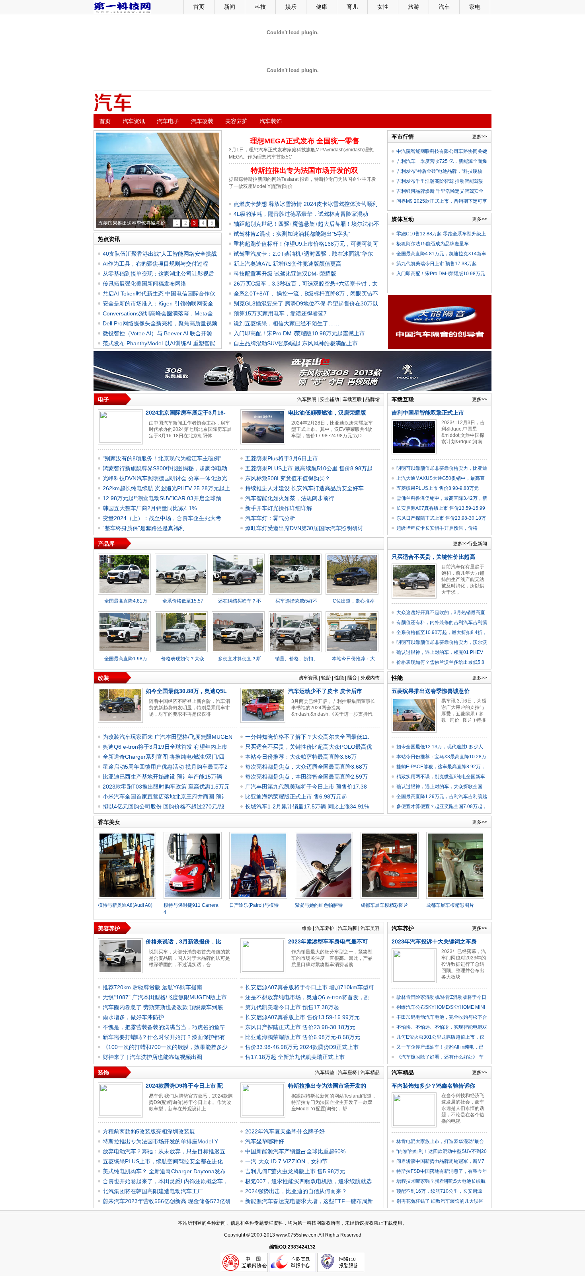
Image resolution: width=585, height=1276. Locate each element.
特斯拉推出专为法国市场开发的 (327, 1085)
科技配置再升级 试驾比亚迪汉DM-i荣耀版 (285, 273)
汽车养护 (324, 928)
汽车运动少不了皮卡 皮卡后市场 (132, 223)
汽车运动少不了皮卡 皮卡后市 (325, 691)
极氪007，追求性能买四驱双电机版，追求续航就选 (308, 1181)
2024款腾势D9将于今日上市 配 (184, 1085)
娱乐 (290, 7)
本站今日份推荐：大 (353, 658)
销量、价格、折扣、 (296, 658)
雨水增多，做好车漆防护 (133, 1017)
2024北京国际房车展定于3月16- (186, 412)
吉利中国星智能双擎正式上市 (428, 412)
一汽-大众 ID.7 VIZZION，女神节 (286, 1161)
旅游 (413, 7)
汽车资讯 (134, 121)
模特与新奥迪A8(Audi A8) (125, 905)
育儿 (352, 7)
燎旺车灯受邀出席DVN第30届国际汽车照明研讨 (304, 528)
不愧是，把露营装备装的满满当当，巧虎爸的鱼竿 (164, 1027)
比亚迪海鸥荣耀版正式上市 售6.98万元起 (296, 796)
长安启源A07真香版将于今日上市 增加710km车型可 (309, 987)
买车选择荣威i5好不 (296, 601)
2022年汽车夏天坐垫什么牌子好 (285, 1131)
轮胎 (326, 678)
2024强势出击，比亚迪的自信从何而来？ (296, 1191)
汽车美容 (370, 928)
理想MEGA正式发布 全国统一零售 (304, 141)
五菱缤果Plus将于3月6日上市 (281, 458)
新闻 (229, 7)
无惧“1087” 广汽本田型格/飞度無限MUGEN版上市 (165, 997)
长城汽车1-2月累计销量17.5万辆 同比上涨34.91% (307, 806)
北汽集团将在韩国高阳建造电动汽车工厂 (153, 1191)
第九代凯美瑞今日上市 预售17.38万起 (436, 263)
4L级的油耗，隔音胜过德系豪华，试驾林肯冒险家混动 (301, 214)
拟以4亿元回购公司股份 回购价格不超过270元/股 (163, 806)
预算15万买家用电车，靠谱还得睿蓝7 (280, 313)
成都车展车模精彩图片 (384, 905)
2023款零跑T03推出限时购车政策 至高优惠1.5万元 (166, 786)
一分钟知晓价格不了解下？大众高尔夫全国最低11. (307, 737)
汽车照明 (306, 399)
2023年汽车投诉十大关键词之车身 (434, 941)
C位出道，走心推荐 (353, 601)
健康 (321, 7)
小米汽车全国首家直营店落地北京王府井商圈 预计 (165, 796)
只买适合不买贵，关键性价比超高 (433, 557)
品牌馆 (372, 399)
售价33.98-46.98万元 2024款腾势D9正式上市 (302, 1047)
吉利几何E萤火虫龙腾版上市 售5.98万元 (295, 1171)
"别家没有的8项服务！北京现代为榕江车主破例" (162, 458)
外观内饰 (370, 678)
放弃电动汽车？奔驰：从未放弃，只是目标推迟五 (164, 1151)
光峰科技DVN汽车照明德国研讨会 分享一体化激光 (165, 478)
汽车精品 (370, 1072)
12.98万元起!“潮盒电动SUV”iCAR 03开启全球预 (162, 498)
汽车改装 (202, 121)
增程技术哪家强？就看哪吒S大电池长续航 (441, 1181)
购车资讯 (308, 678)
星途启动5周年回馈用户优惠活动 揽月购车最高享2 (165, 766)
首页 (199, 7)
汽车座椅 (347, 1072)
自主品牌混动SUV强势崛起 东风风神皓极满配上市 (296, 343)
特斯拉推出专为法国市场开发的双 (304, 170)
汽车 (444, 7)
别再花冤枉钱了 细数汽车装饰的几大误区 (440, 1201)
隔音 (352, 678)
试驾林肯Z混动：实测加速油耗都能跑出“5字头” (292, 234)
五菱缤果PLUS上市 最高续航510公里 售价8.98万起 (308, 468)
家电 (474, 7)
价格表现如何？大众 (182, 658)
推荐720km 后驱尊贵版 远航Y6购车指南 (152, 987)
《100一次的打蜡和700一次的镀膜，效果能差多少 (165, 1047)
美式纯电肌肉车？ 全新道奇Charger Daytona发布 (164, 1171)
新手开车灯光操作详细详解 (278, 508)
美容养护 (236, 121)
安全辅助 (329, 399)
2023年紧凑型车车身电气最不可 (328, 941)
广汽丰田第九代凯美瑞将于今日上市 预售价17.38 (306, 786)
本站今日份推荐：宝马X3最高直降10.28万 (441, 756)
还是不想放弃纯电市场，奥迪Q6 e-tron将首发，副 (307, 997)
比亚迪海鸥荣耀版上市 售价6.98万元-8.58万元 (302, 1037)
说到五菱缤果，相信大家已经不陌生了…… (286, 323)
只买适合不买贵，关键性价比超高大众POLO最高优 (308, 747)
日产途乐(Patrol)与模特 (254, 905)
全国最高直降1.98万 (125, 658)
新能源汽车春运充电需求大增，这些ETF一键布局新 (309, 1201)
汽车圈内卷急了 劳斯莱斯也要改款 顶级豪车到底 (163, 1007)
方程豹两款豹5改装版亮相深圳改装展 (149, 1131)
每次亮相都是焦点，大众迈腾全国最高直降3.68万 (306, 766)
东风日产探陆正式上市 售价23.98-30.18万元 (300, 1027)
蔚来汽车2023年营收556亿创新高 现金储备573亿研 (167, 1201)
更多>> (479, 136)
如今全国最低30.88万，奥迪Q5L (186, 691)
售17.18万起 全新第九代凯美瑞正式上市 (295, 1057)
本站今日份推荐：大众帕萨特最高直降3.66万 (301, 756)
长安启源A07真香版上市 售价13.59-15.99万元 (302, 1017)
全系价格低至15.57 (182, 601)
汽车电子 (168, 121)
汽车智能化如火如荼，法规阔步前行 (289, 498)
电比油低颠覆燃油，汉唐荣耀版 (327, 412)
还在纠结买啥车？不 (239, 601)
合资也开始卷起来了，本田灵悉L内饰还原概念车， (165, 1181)
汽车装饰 (270, 121)
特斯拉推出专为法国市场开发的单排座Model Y (160, 1141)
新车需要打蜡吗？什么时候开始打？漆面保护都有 (164, 1037)
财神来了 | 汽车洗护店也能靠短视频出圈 (152, 1057)
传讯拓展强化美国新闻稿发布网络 (144, 283)
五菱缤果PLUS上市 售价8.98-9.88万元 (437, 488)
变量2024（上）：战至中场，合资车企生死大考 (162, 518)
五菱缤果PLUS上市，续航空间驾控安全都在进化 (163, 1161)
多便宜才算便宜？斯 (239, 658)
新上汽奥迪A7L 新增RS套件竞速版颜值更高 (287, 263)
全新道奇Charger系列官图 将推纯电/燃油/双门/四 (163, 756)
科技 (260, 7)
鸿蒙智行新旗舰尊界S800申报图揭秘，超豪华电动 (165, 468)
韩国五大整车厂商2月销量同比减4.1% (150, 508)
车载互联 (352, 399)
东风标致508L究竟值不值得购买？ (287, 478)
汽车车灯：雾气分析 (270, 518)
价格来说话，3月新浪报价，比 (183, 941)
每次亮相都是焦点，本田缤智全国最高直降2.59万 (306, 776)
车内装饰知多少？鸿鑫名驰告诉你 (433, 1085)
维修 (307, 928)
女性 (382, 7)
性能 (339, 678)
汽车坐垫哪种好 (264, 1141)
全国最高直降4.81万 (125, 601)
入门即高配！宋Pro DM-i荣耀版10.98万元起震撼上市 (299, 333)
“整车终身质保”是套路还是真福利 (144, 528)
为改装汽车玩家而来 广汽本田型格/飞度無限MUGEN (167, 737)
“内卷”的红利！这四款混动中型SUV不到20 (441, 1151)
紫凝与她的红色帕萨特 (319, 905)
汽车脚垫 (324, 1072)
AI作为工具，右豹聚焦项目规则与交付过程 (155, 263)
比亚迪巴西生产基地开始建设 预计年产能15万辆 (162, 776)
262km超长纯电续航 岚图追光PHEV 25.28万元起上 (166, 488)
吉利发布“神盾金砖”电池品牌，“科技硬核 (439, 171)
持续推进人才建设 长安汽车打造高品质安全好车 (304, 488)
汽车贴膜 (347, 928)
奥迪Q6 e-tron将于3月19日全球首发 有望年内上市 (165, 747)
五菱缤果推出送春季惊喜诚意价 (431, 691)
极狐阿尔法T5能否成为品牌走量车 (432, 244)
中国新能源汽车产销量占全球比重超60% (295, 1151)
